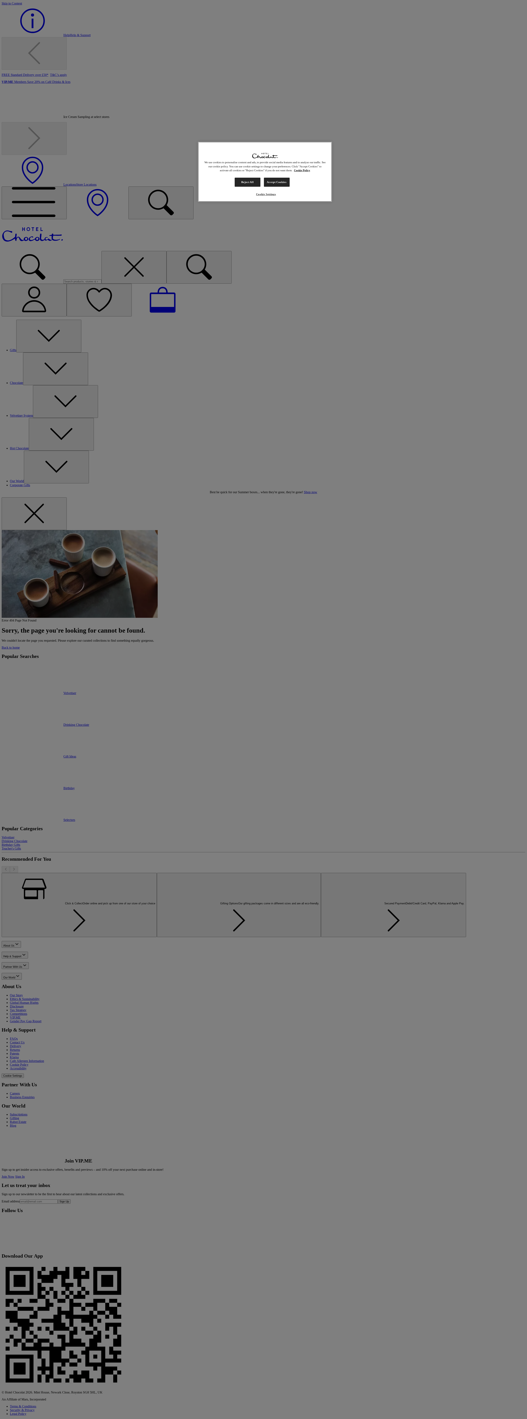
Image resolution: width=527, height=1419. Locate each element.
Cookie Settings (266, 194)
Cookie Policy (302, 170)
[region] (265, 172)
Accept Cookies (276, 182)
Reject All (247, 182)
